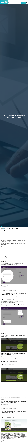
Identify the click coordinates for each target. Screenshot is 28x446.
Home (2, 228)
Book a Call (23, 2)
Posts (4, 228)
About (23, 0)
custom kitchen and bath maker (16, 304)
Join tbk (26, 0)
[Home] (4, 2)
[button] (10, 3)
